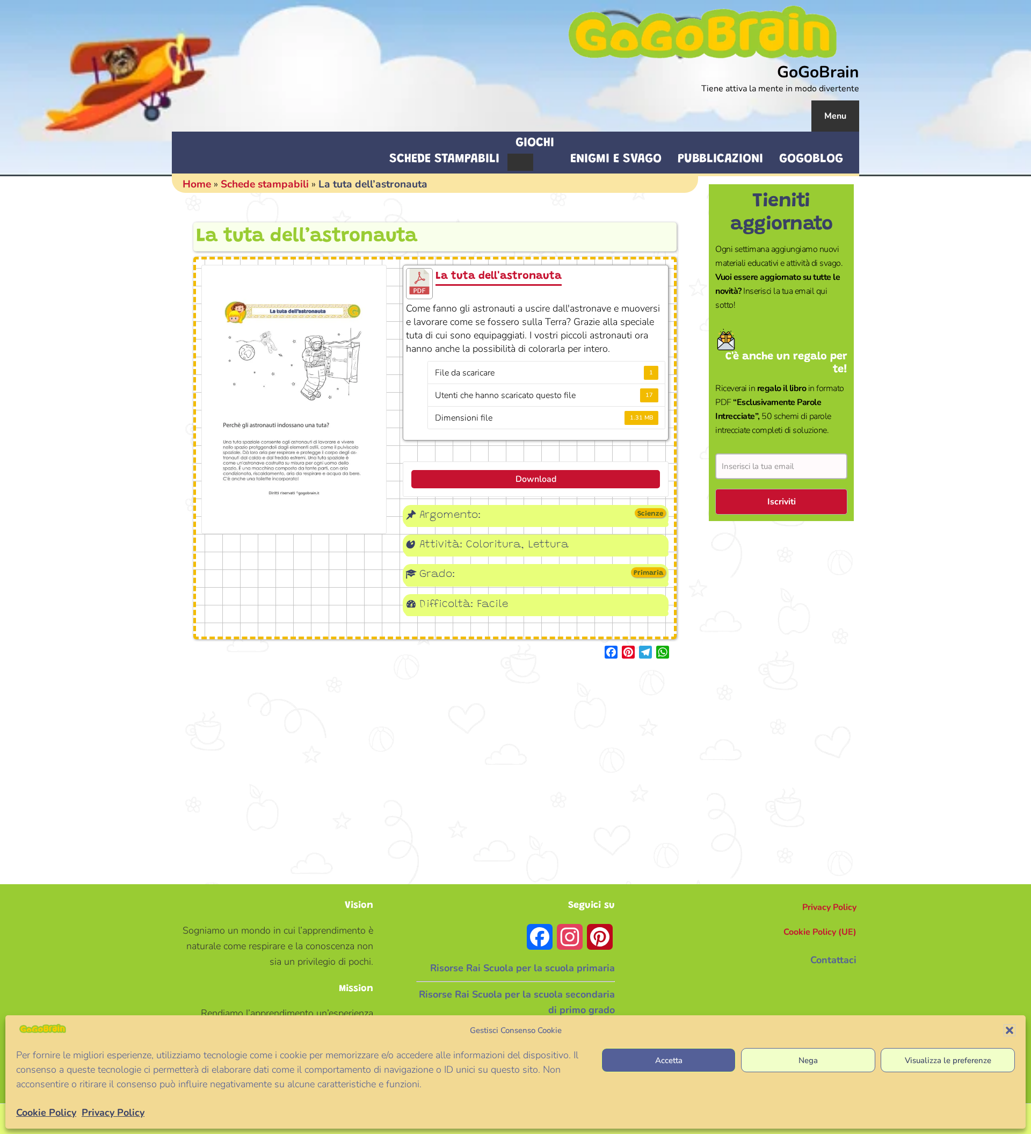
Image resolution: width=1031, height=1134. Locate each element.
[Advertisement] (781, 702)
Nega (808, 1059)
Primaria (648, 572)
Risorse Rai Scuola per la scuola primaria (522, 968)
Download (536, 479)
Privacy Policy (113, 1112)
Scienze (650, 513)
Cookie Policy (46, 1112)
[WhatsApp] (662, 652)
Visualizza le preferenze (948, 1059)
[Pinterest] (628, 652)
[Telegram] (645, 652)
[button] (1009, 1030)
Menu (835, 116)
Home (197, 184)
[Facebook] (611, 652)
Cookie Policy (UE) (819, 932)
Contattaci (833, 960)
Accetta (669, 1059)
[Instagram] (570, 937)
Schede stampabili (265, 184)
